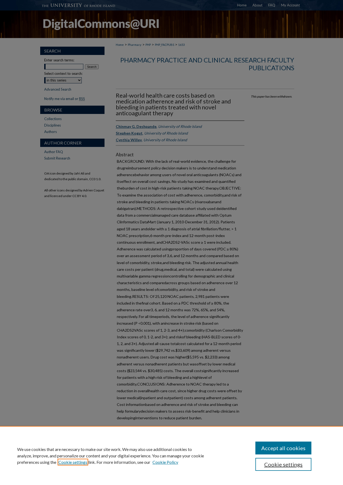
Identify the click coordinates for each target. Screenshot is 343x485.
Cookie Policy (165, 462)
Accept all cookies (283, 448)
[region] (171, 455)
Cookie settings (72, 462)
